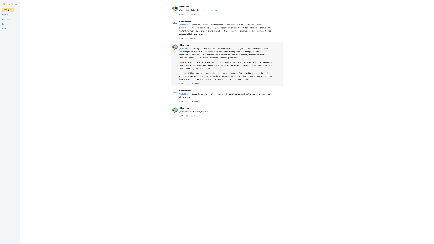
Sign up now (8, 10)
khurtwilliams (185, 21)
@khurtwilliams (185, 48)
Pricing (5, 24)
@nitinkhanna (184, 25)
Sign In (5, 15)
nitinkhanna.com (210, 10)
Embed (196, 14)
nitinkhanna (184, 6)
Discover (6, 19)
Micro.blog (11, 4)
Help (4, 29)
